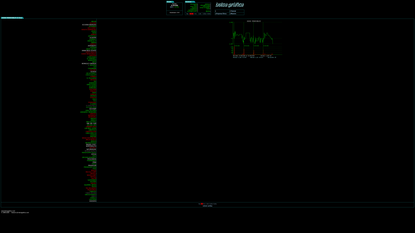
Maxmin (233, 13)
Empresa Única (221, 13)
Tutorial (233, 11)
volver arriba (207, 206)
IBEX (174, 7)
